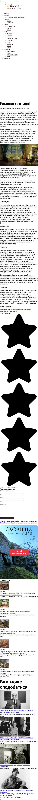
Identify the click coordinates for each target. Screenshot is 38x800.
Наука (6, 24)
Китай (9, 46)
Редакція (7, 15)
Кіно (8, 53)
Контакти (7, 58)
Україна (9, 33)
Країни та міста (12, 55)
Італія (9, 48)
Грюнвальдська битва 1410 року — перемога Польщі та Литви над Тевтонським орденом (18, 652)
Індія (8, 42)
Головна (6, 14)
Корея (9, 37)
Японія (9, 35)
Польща (10, 40)
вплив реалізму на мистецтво (10, 310)
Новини (6, 19)
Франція (10, 44)
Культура (7, 49)
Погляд (9, 21)
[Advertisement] (19, 80)
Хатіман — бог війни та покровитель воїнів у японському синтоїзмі (15, 612)
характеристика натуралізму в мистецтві (15, 310)
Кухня (9, 56)
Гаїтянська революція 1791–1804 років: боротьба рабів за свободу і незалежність (17, 594)
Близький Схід (12, 39)
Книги (9, 30)
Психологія (11, 26)
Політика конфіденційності (16, 17)
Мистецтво (11, 51)
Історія (6, 31)
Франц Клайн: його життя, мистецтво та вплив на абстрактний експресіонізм (16, 738)
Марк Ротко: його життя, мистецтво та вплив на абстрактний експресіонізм (16, 711)
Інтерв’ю (10, 23)
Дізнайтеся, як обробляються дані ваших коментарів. (18, 523)
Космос (9, 28)
